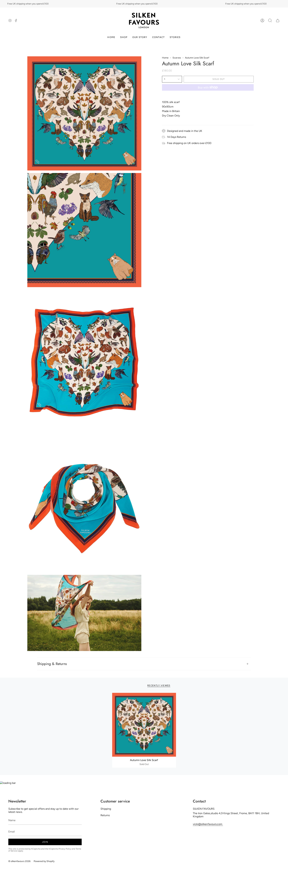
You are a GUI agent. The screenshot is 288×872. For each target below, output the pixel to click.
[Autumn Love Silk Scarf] (144, 725)
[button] (270, 21)
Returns (105, 815)
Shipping (105, 808)
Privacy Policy (64, 849)
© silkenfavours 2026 (19, 861)
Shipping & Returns (52, 663)
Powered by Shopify (44, 861)
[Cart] (278, 21)
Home (165, 57)
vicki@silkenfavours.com (208, 824)
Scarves (176, 57)
